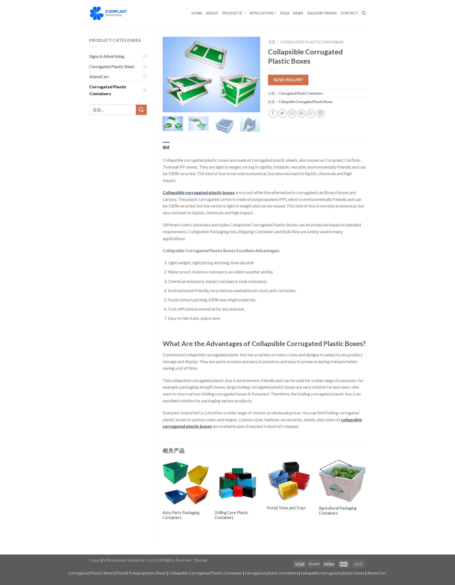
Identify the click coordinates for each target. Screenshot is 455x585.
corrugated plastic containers (271, 573)
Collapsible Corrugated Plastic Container (205, 573)
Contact (349, 13)
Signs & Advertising (106, 56)
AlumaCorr (99, 76)
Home (196, 13)
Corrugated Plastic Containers (107, 90)
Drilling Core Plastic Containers (231, 515)
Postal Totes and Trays (286, 508)
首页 (271, 42)
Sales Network (322, 13)
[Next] (251, 74)
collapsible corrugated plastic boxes (332, 573)
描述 (166, 147)
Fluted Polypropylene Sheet (141, 573)
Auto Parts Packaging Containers (180, 515)
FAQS (284, 13)
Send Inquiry (288, 79)
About (212, 13)
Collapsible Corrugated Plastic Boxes (306, 102)
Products (232, 13)
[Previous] (171, 74)
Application (261, 13)
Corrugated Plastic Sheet (111, 66)
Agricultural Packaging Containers (338, 510)
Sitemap (200, 560)
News (298, 13)
